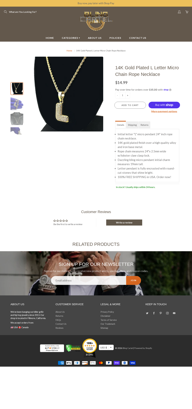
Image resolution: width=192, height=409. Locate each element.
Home (69, 50)
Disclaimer (105, 316)
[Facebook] (153, 313)
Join (133, 280)
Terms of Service (108, 320)
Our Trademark (107, 324)
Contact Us (61, 324)
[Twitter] (147, 313)
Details (120, 124)
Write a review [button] (124, 222)
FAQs (58, 320)
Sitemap (104, 328)
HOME (50, 37)
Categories (70, 37)
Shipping (132, 124)
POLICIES (115, 37)
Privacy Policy (107, 312)
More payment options (164, 111)
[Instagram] (167, 313)
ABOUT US (95, 37)
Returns (144, 124)
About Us (60, 312)
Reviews (59, 328)
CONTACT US (137, 37)
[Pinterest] (160, 313)
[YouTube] (174, 313)
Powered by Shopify (143, 348)
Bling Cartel (128, 348)
